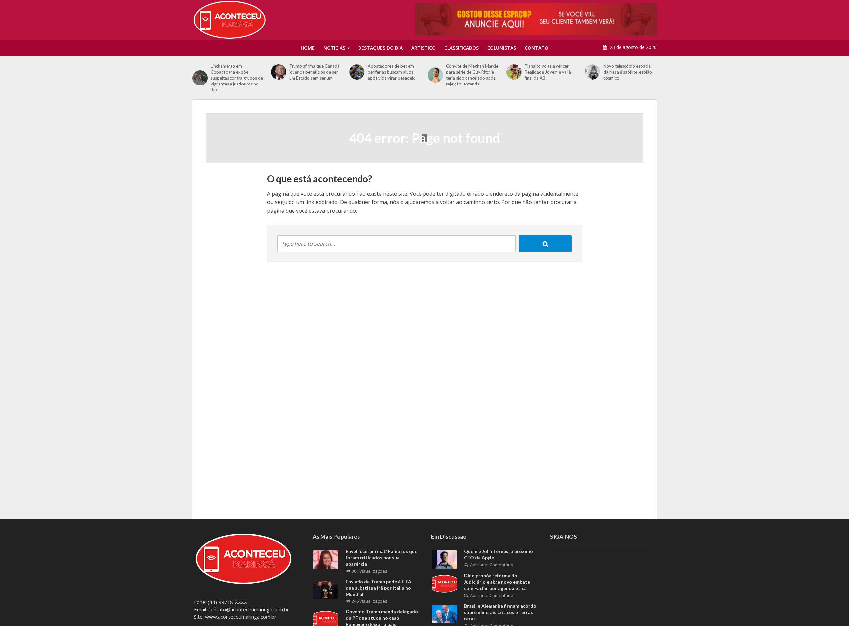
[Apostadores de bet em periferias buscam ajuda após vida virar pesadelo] (356, 72)
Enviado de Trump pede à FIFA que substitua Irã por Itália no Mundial (378, 588)
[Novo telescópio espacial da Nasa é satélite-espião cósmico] (592, 72)
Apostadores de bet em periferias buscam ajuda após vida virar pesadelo (392, 72)
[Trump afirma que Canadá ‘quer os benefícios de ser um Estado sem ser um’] (278, 72)
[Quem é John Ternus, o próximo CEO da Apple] (444, 559)
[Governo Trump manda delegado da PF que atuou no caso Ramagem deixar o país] (325, 619)
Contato (536, 48)
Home (308, 48)
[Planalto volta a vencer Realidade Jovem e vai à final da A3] (513, 72)
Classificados (461, 48)
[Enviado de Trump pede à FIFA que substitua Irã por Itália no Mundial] (325, 589)
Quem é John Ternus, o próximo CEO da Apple (498, 554)
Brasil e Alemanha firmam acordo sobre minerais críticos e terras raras (500, 612)
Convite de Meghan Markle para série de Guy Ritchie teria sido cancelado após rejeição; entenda (472, 74)
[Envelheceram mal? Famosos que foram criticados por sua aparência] (325, 559)
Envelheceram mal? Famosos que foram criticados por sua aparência (381, 557)
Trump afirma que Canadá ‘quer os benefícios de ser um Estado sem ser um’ (314, 72)
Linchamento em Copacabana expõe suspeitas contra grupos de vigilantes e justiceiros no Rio (237, 77)
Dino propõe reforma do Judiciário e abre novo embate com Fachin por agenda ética (497, 582)
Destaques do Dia (380, 48)
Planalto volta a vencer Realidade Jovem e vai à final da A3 (548, 72)
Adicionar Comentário (491, 565)
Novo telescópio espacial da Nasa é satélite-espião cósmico (627, 72)
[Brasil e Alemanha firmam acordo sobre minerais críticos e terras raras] (444, 613)
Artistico (423, 48)
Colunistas (501, 48)
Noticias (334, 48)
